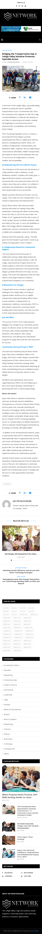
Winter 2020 (17, 644)
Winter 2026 (17, 650)
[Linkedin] (22, 6)
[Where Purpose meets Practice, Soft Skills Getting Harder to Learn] (21, 779)
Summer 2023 (29, 634)
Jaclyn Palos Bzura (14, 62)
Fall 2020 (6, 611)
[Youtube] (25, 6)
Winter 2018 (27, 641)
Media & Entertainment (12, 709)
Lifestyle (7, 704)
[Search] (40, 40)
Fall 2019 (31, 608)
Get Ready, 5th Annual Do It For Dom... (21, 554)
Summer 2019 (29, 631)
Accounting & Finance (11, 665)
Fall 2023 (31, 611)
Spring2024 (17, 624)
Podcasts (7, 729)
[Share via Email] (30, 97)
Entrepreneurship (10, 680)
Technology (8, 744)
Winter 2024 (27, 647)
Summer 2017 (7, 631)
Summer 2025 (18, 637)
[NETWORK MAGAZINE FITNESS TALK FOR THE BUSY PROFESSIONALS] (8, 827)
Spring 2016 (23, 614)
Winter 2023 (17, 647)
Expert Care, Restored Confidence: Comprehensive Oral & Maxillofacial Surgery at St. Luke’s (28, 853)
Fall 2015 (6, 608)
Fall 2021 (14, 611)
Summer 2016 (28, 627)
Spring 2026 (6, 627)
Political (6, 734)
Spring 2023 (27, 621)
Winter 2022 (6, 647)
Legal (6, 700)
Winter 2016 (6, 641)
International (8, 690)
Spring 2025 (26, 624)
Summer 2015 (17, 627)
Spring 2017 (33, 614)
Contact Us (21, 2)
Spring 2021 (6, 621)
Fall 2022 (22, 611)
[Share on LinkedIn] (25, 97)
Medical (6, 714)
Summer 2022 (18, 634)
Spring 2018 (6, 618)
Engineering (8, 675)
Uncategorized (9, 749)
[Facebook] (16, 6)
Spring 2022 (17, 621)
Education (7, 670)
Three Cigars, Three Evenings (25, 838)
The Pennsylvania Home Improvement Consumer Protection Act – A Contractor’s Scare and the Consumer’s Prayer (27, 810)
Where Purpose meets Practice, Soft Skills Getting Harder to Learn (19, 796)
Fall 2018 (22, 608)
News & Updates (10, 719)
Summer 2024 (7, 637)
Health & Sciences (10, 685)
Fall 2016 (14, 608)
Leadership (8, 695)
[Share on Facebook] (20, 97)
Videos (6, 754)
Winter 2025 (7, 484)
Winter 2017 (17, 641)
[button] (21, 28)
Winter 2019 (6, 644)
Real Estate (8, 739)
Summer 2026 (29, 637)
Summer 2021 (7, 634)
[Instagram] (19, 6)
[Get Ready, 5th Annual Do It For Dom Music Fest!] (21, 538)
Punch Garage (34, 931)
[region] (21, 28)
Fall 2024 (6, 614)
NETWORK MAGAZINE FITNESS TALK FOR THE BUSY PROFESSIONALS (28, 826)
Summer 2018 (18, 631)
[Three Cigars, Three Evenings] (8, 840)
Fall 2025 (14, 614)
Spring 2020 (27, 618)
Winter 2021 (27, 644)
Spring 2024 (6, 624)
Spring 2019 (17, 618)
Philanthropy (8, 724)
